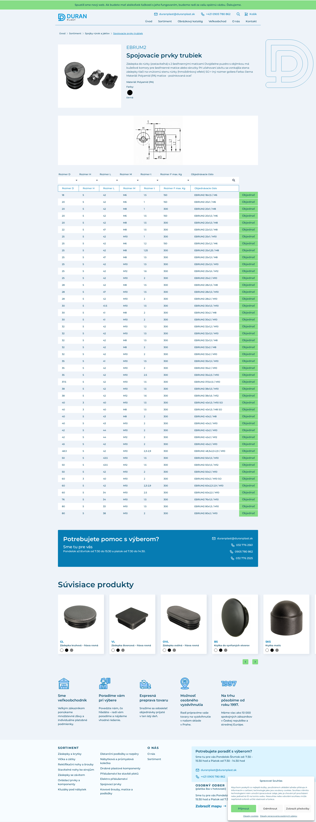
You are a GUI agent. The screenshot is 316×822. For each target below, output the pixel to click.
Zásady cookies (250, 816)
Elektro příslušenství (113, 778)
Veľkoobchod (217, 21)
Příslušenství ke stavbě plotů (119, 773)
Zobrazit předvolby (297, 808)
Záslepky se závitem (71, 775)
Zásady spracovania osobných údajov (278, 816)
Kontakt (251, 21)
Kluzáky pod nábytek (72, 789)
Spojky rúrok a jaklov (97, 33)
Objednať (248, 195)
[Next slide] (255, 661)
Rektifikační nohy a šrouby (75, 764)
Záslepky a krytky (69, 753)
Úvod (148, 21)
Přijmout (243, 808)
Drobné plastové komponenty (120, 768)
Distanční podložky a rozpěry (119, 753)
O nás (236, 21)
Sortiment (165, 21)
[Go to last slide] (245, 661)
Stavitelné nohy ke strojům (76, 769)
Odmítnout (270, 808)
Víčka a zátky (66, 759)
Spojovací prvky (110, 784)
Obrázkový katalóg (190, 21)
